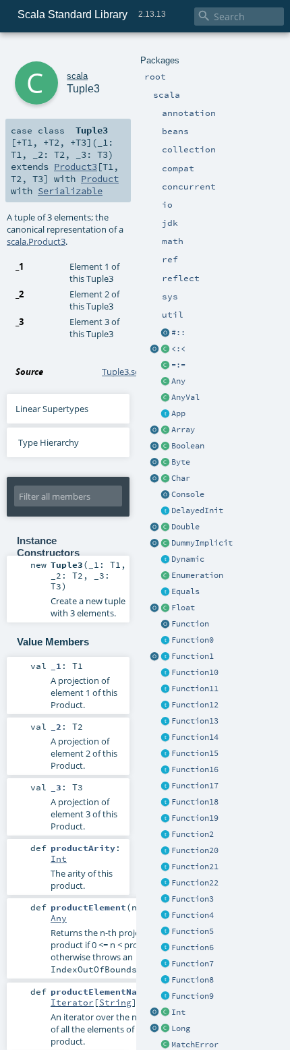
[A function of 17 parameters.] (165, 786)
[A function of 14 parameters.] (165, 737)
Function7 (192, 963)
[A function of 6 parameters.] (165, 948)
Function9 (192, 996)
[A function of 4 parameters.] (165, 915)
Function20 (195, 850)
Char (180, 478)
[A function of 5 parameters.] (165, 932)
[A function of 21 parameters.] (165, 867)
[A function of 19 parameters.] (165, 818)
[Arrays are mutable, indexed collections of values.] (165, 430)
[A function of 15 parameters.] (165, 754)
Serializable (70, 191)
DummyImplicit (202, 543)
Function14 (195, 737)
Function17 (195, 785)
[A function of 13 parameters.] (165, 721)
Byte (180, 462)
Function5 (192, 931)
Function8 (192, 980)
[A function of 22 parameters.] (165, 883)
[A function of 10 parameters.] (165, 673)
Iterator (72, 1002)
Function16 (195, 769)
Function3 (192, 899)
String (115, 1002)
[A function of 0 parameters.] (165, 640)
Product (100, 179)
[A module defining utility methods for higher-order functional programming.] (165, 624)
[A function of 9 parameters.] (165, 996)
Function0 (192, 640)
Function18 (195, 802)
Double (185, 526)
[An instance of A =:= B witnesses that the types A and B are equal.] (165, 365)
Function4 (192, 915)
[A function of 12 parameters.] (165, 705)
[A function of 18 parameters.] (165, 802)
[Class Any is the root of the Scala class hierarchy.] (165, 381)
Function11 (195, 688)
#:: (178, 332)
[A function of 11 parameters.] (165, 689)
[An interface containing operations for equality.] (165, 592)
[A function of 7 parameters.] (165, 964)
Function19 (195, 818)
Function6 (192, 947)
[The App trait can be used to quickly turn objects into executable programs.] (165, 414)
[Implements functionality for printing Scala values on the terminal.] (165, 495)
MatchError (195, 1044)
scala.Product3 (36, 241)
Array (183, 429)
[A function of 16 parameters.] (165, 770)
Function (190, 624)
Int (178, 1012)
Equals (185, 591)
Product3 (75, 167)
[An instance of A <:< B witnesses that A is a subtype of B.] (165, 349)
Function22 (195, 882)
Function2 (192, 834)
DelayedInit (197, 510)
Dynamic (187, 559)
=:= (178, 365)
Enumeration (197, 575)
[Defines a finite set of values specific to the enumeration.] (165, 576)
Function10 (195, 672)
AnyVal (185, 397)
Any (178, 381)
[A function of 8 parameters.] (165, 980)
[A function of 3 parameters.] (165, 899)
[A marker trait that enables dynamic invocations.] (165, 559)
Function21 (195, 866)
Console (187, 494)
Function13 (195, 721)
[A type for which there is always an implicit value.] (165, 543)
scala (77, 76)
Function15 (195, 753)
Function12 (195, 704)
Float (183, 607)
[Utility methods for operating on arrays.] (154, 430)
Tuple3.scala (126, 372)
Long (180, 1028)
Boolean (187, 445)
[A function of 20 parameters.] (165, 851)
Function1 (192, 656)
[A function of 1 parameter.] (165, 656)
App (178, 413)
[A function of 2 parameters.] (165, 834)
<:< (178, 348)
